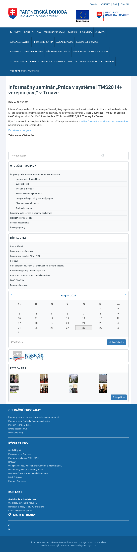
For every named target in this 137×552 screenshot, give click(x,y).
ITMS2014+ (15, 261)
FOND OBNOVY (17, 280)
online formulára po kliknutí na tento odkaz (104, 121)
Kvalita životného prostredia (29, 193)
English (125, 4)
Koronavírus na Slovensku (22, 251)
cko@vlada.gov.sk (23, 510)
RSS (115, 4)
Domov (93, 4)
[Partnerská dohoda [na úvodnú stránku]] (37, 13)
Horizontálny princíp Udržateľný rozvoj (27, 270)
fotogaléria (119, 397)
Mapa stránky (24, 515)
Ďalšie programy (17, 227)
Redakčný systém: (79, 545)
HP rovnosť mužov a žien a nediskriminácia (30, 275)
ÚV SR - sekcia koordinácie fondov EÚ (55, 542)
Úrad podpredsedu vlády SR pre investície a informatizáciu (37, 266)
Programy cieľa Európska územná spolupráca (31, 213)
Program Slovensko (19, 285)
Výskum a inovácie (25, 189)
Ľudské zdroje (22, 184)
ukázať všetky (116, 342)
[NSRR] (26, 355)
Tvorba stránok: (48, 545)
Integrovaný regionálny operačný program (35, 198)
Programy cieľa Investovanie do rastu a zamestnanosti (35, 174)
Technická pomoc (24, 208)
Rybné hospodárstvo (19, 223)
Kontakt (105, 4)
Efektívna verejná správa (27, 203)
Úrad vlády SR (16, 246)
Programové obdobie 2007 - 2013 (25, 256)
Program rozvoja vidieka (21, 218)
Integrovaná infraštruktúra (28, 179)
